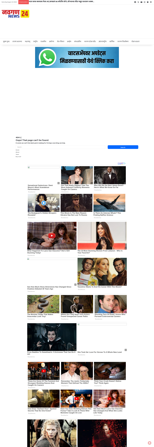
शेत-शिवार (60, 41)
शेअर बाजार (135, 41)
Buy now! (18, 157)
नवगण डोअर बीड (90, 41)
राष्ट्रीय (35, 41)
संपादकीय (77, 41)
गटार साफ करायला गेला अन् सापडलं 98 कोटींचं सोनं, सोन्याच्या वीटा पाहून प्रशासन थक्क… (61, 1)
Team (17, 154)
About (17, 152)
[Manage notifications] (149, 443)
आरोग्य (51, 41)
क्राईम (69, 41)
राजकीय (43, 41)
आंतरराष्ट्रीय (103, 41)
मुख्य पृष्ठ (6, 41)
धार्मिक (111, 41)
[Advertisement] (102, 21)
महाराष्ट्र (27, 41)
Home (17, 150)
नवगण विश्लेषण (123, 41)
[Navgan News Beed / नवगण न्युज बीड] (16, 13)
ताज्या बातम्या (17, 41)
